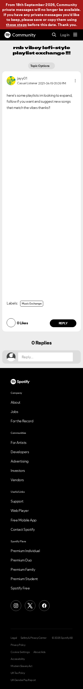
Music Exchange (32, 303)
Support (17, 501)
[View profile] (11, 80)
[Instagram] (16, 605)
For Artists (19, 442)
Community (24, 35)
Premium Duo (21, 560)
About (15, 402)
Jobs (14, 411)
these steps (16, 24)
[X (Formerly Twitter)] (30, 605)
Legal (14, 638)
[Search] (54, 35)
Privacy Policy (18, 645)
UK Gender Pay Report (23, 680)
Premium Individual (25, 550)
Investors (18, 470)
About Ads (39, 652)
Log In (64, 34)
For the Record (22, 421)
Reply (63, 323)
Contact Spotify (23, 529)
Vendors (17, 479)
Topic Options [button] (40, 66)
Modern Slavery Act (21, 666)
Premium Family (23, 569)
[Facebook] (44, 605)
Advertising (20, 461)
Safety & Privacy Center (33, 638)
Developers (20, 451)
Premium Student (24, 578)
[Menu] (75, 35)
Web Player (20, 510)
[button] (75, 80)
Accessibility (18, 659)
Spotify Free (20, 588)
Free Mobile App (24, 520)
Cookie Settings (20, 652)
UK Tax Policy (18, 673)
